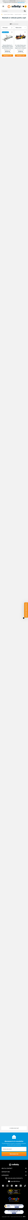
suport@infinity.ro (15, 1181)
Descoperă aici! (21, 2)
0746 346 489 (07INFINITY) (15, 1178)
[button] (26, 610)
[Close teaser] (23, 618)
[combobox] (14, 11)
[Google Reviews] (14, 1199)
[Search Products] (25, 11)
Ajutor (19, 5)
